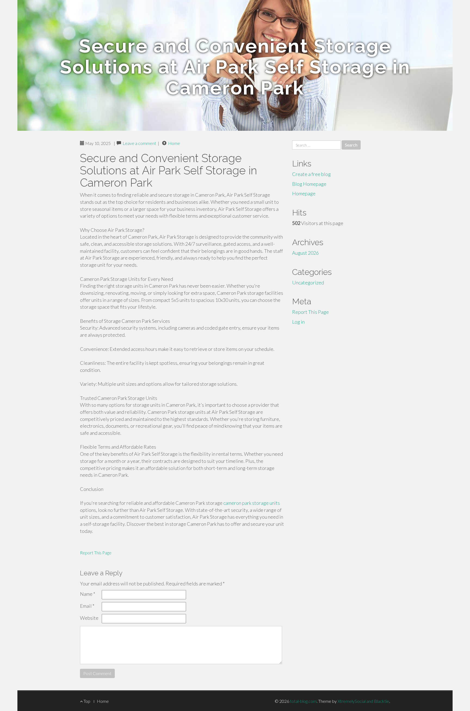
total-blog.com (303, 701)
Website (89, 618)
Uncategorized (308, 282)
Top (86, 701)
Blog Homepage (309, 184)
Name (87, 594)
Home (174, 143)
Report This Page (96, 552)
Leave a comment (139, 143)
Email (87, 606)
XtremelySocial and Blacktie (363, 701)
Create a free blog (311, 174)
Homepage (304, 193)
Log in (298, 322)
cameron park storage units (251, 503)
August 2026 (305, 253)
